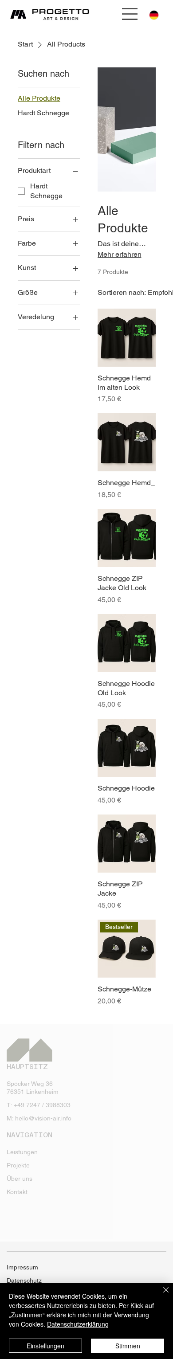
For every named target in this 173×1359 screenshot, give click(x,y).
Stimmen (127, 1345)
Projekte (18, 1165)
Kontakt (17, 1191)
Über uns (19, 1178)
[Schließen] (160, 1295)
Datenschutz (24, 1280)
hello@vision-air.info (43, 1118)
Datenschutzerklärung (78, 1324)
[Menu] (130, 14)
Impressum (22, 1267)
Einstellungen (45, 1345)
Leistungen (22, 1151)
